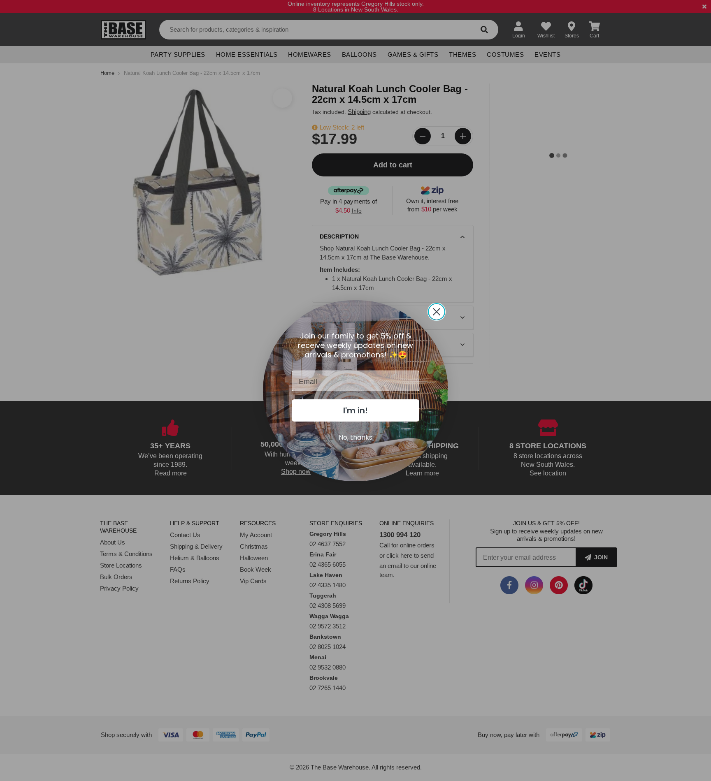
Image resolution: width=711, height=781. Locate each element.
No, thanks (355, 437)
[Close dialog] (436, 312)
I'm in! (355, 410)
